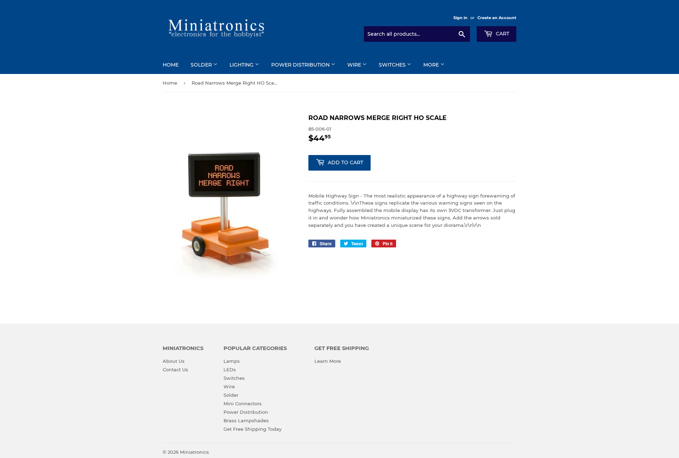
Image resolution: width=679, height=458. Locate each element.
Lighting (242, 65)
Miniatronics (194, 452)
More (431, 65)
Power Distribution (301, 65)
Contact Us (175, 369)
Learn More (327, 361)
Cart (501, 33)
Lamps (232, 361)
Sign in (460, 17)
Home (171, 65)
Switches (393, 65)
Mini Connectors (243, 403)
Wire (354, 65)
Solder (202, 65)
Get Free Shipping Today (253, 429)
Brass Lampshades (246, 420)
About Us (174, 361)
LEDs (230, 369)
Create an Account (496, 17)
